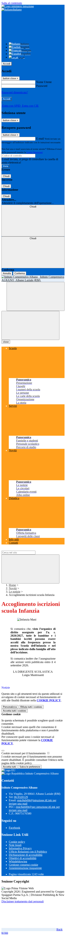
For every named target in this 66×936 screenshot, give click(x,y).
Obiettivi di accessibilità (22, 858)
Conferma (19, 273)
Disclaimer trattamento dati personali (22, 901)
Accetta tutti (14, 710)
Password (41, 85)
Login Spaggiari (35, 152)
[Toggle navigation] (30, 325)
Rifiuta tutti (31, 707)
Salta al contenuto (11, 3)
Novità (13, 588)
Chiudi (6, 176)
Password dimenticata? (14, 92)
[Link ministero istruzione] (17, 6)
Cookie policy (17, 841)
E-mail (40, 138)
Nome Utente (44, 82)
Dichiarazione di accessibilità (25, 854)
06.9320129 (21, 797)
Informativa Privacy (20, 848)
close (6, 341)
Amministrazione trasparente (25, 868)
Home (12, 585)
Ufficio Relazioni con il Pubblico (28, 851)
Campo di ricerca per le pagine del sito (23, 548)
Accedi (6, 63)
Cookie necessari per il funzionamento (23, 753)
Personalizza (10, 707)
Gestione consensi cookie (23, 864)
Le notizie (14, 591)
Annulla (7, 273)
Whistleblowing (18, 861)
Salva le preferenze (30, 766)
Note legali (15, 845)
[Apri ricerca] (36, 296)
